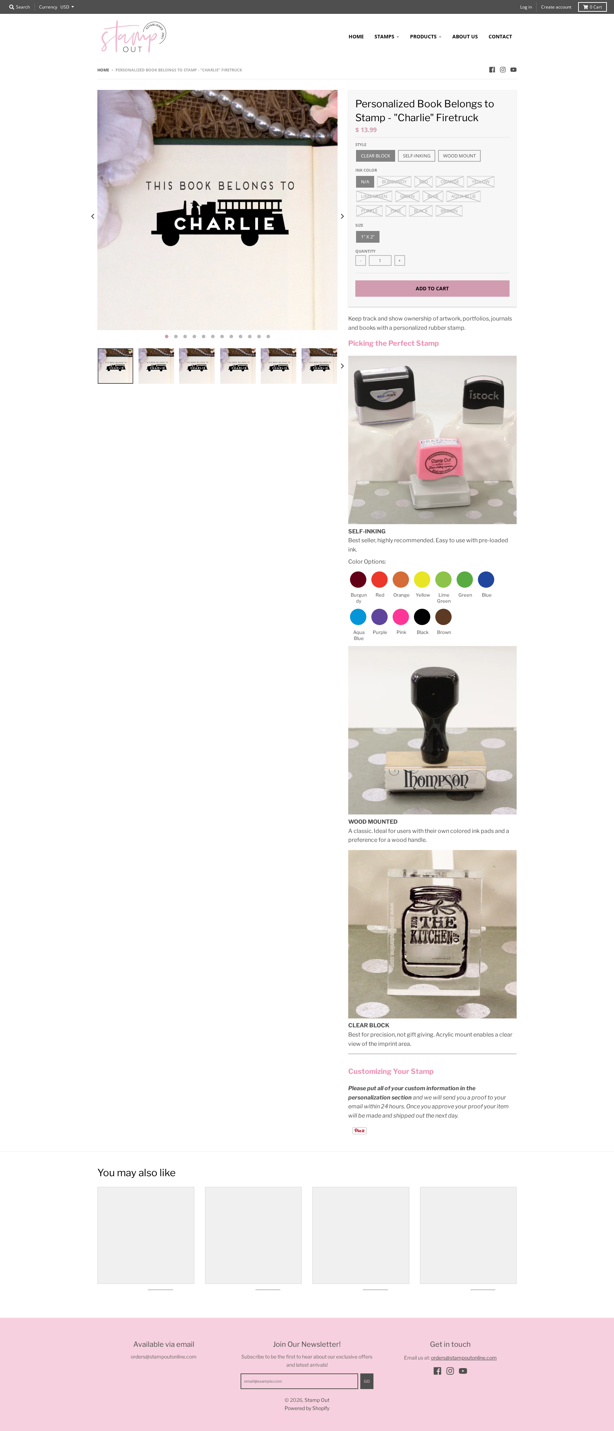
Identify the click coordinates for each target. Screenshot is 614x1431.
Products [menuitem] (423, 36)
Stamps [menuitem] (384, 36)
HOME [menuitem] (356, 36)
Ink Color (366, 170)
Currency (48, 7)
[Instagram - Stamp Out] (503, 69)
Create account (556, 7)
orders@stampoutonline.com (464, 1358)
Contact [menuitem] (500, 36)
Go (367, 1381)
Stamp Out (317, 1400)
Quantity (365, 251)
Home (103, 69)
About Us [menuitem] (465, 36)
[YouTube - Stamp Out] (513, 69)
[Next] (342, 216)
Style (360, 144)
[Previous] (93, 216)
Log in (526, 7)
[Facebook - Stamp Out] (492, 69)
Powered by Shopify (307, 1408)
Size (359, 225)
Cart (596, 7)
